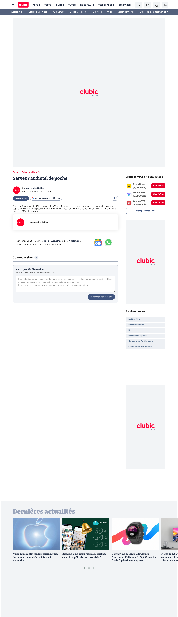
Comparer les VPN (145, 211)
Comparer (125, 5)
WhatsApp (73, 241)
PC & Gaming (58, 12)
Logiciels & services (38, 12)
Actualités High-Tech (32, 172)
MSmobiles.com (30, 211)
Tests (47, 5)
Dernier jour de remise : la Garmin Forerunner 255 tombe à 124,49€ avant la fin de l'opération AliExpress (134, 557)
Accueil (16, 172)
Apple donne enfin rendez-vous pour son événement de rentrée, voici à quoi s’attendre (35, 557)
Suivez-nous (21, 198)
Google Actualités (52, 241)
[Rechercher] (138, 5)
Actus (36, 5)
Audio (109, 12)
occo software (21, 206)
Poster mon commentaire (101, 297)
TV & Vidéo (96, 12)
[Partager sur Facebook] (171, 594)
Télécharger (106, 5)
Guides (60, 5)
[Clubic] (23, 5)
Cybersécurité (17, 12)
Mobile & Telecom (78, 12)
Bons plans (87, 5)
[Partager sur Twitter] (171, 603)
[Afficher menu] (13, 5)
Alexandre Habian (35, 188)
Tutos (72, 5)
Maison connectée (126, 12)
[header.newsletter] (147, 5)
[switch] (156, 5)
